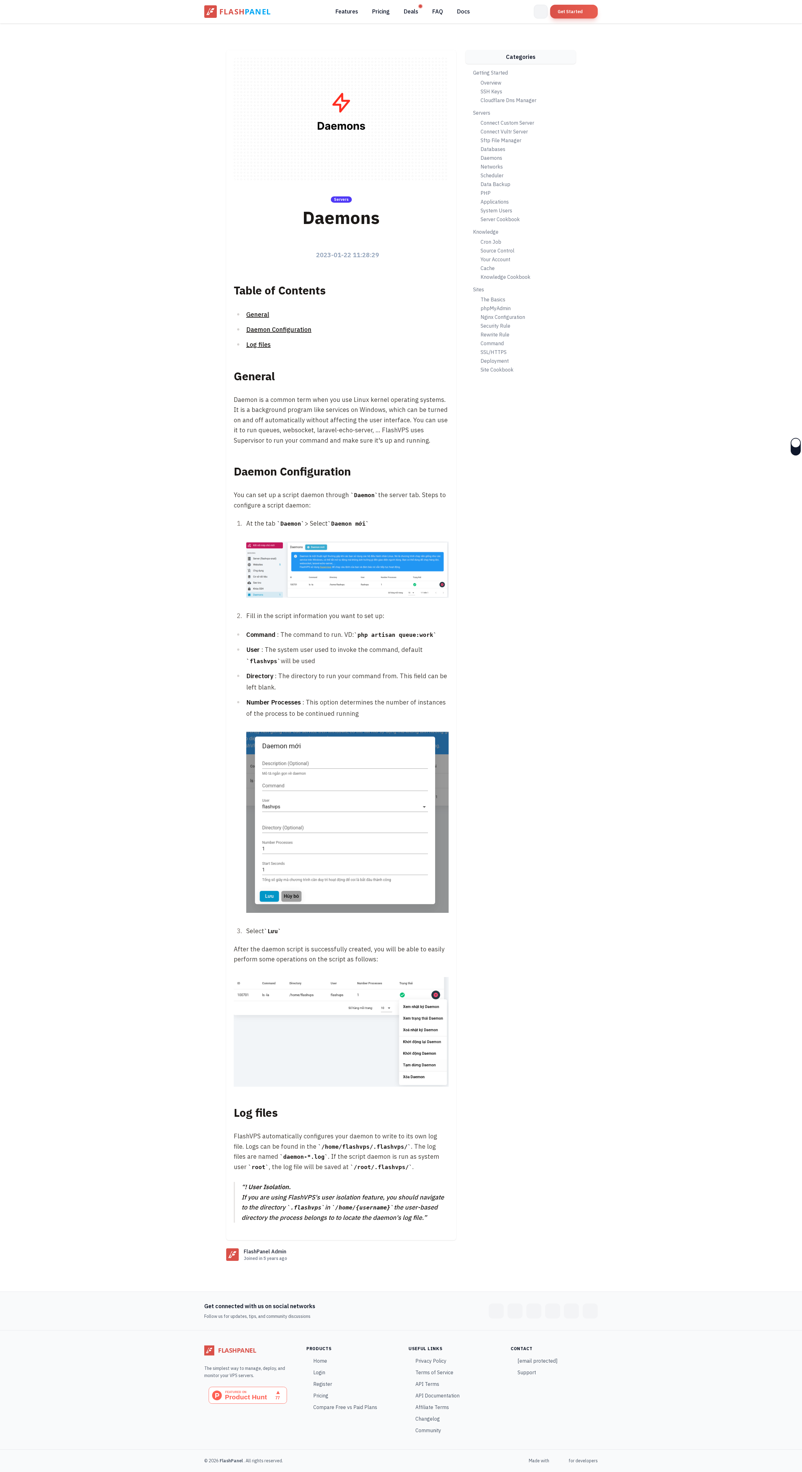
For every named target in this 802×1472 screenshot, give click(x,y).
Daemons (491, 158)
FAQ (437, 11)
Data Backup (495, 184)
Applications (495, 202)
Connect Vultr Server (504, 131)
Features (346, 11)
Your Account (495, 259)
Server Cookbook (500, 219)
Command (492, 343)
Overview (491, 83)
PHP (486, 193)
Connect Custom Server (507, 123)
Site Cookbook (497, 370)
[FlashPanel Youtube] (571, 1311)
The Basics (493, 299)
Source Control (497, 250)
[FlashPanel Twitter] (552, 1311)
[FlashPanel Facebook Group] (496, 1311)
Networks (492, 167)
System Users (496, 210)
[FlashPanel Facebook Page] (590, 1311)
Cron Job (491, 242)
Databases (493, 149)
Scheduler (492, 175)
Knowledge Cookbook (505, 277)
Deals (411, 11)
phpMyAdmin (496, 308)
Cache (488, 268)
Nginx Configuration (503, 317)
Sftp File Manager (501, 140)
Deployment (495, 361)
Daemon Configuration (278, 329)
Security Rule (495, 326)
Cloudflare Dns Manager (508, 100)
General (257, 314)
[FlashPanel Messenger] (515, 1311)
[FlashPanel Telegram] (533, 1311)
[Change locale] (541, 11)
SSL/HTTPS (494, 352)
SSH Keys (491, 91)
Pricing (381, 11)
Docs (463, 11)
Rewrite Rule (495, 334)
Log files (258, 344)
